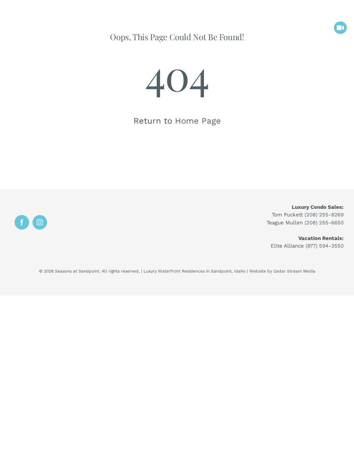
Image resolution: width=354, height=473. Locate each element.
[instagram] (39, 222)
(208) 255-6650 (324, 223)
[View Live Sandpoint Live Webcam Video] (340, 27)
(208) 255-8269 (324, 215)
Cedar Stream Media (294, 271)
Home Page (198, 121)
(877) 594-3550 (325, 246)
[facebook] (22, 222)
